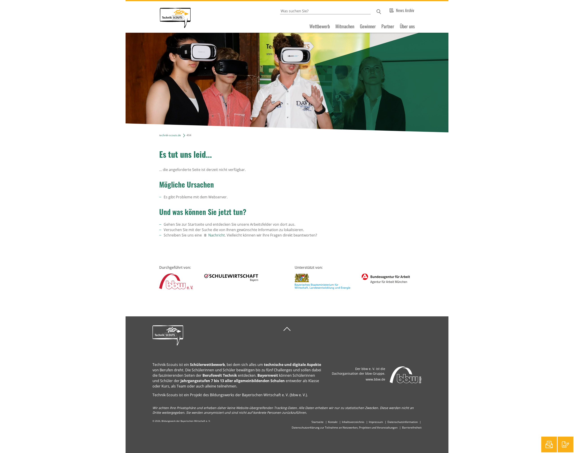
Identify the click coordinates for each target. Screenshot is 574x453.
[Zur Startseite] (158, 17)
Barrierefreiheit (412, 427)
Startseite (317, 422)
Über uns (407, 26)
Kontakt (332, 422)
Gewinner (368, 26)
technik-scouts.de (170, 135)
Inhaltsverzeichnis (353, 422)
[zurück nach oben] (287, 329)
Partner (387, 26)
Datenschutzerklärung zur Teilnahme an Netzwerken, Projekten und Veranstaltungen (345, 427)
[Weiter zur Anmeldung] (565, 444)
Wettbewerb (319, 26)
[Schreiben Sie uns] (549, 444)
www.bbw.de (375, 379)
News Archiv (405, 10)
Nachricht (216, 235)
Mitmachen (344, 26)
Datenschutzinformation (402, 422)
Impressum (376, 422)
